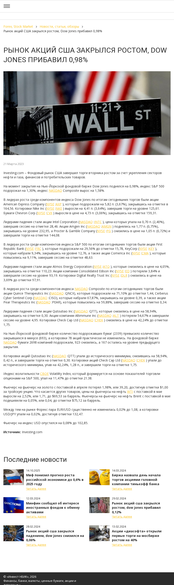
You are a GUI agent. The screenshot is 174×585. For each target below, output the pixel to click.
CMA (145, 253)
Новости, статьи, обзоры (59, 26)
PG (108, 231)
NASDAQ (55, 190)
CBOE (44, 373)
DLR (124, 275)
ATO (106, 266)
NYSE (50, 204)
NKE (59, 208)
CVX (49, 213)
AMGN (106, 226)
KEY (151, 248)
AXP (59, 204)
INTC (98, 222)
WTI (130, 391)
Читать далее (36, 489)
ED (127, 271)
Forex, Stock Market (18, 26)
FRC (38, 248)
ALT (116, 315)
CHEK (99, 320)
